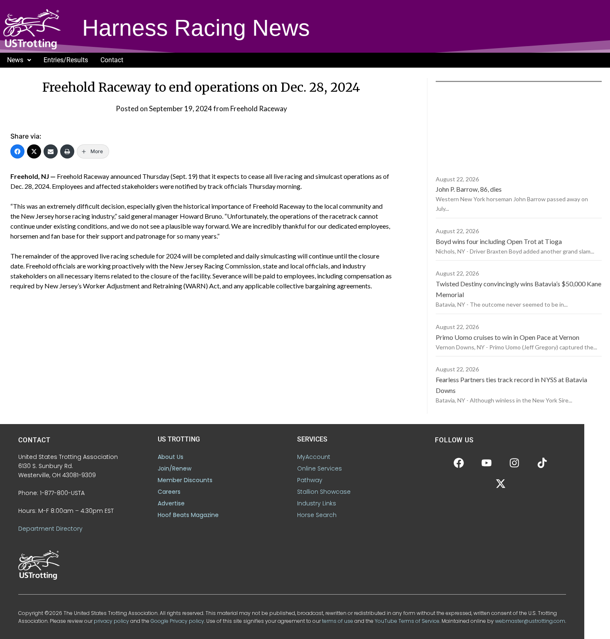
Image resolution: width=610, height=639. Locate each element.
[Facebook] (17, 151)
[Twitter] (34, 151)
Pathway (309, 480)
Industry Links (316, 503)
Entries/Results (66, 60)
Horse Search (317, 515)
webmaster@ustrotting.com (530, 620)
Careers (169, 492)
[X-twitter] (500, 483)
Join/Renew (174, 468)
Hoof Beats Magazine (188, 515)
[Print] (67, 151)
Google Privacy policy (177, 620)
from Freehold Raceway (250, 108)
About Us (170, 457)
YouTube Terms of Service (407, 620)
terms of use (337, 620)
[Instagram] (514, 462)
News (15, 60)
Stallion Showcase (324, 492)
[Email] (51, 151)
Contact (111, 60)
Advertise (171, 503)
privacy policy (111, 620)
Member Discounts (185, 480)
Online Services (319, 468)
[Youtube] (486, 462)
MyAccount (313, 457)
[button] (19, 60)
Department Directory (50, 528)
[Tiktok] (542, 462)
